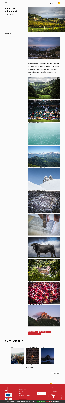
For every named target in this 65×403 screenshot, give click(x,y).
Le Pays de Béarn (22, 389)
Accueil (20, 387)
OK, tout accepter (42, 401)
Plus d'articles (55, 373)
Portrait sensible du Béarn (10, 36)
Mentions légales (22, 397)
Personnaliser (55, 401)
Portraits (41, 331)
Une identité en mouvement (24, 395)
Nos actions (21, 391)
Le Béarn (20, 393)
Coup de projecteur (32, 331)
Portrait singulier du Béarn (34, 334)
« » (32, 366)
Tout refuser (49, 401)
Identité (48, 331)
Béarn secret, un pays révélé (10, 38)
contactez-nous (41, 393)
